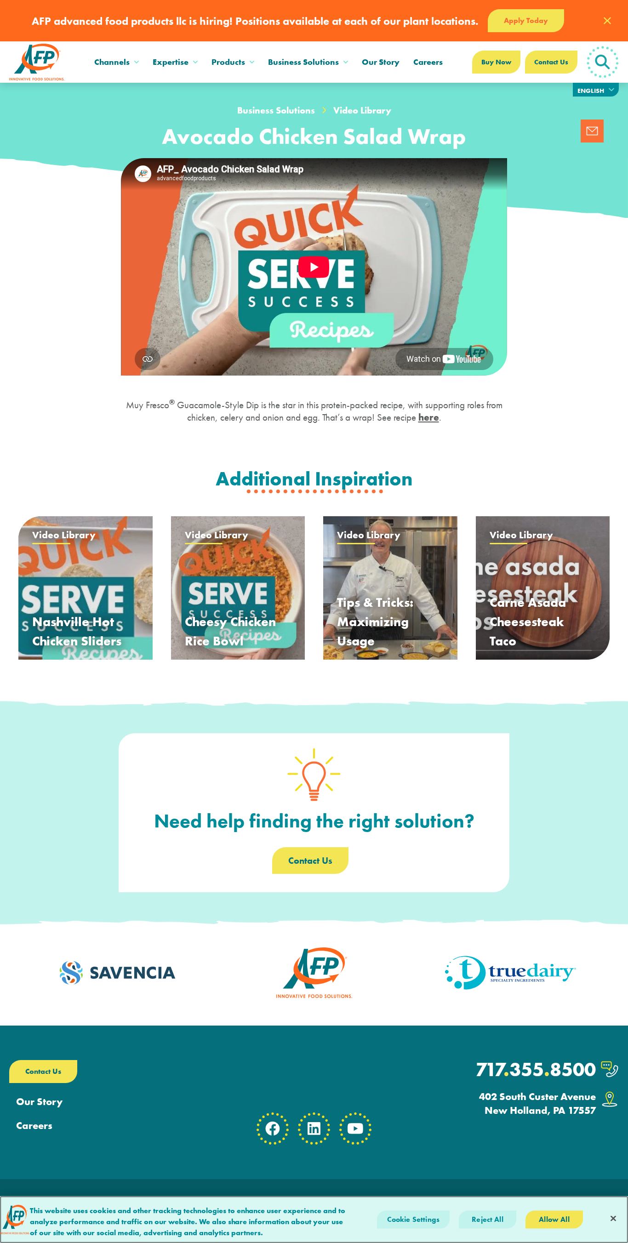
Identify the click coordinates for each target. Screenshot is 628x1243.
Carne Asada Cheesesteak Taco (528, 621)
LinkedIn (314, 1128)
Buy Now (496, 62)
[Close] (613, 1219)
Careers (428, 62)
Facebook (273, 1128)
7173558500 (535, 1069)
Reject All (487, 1219)
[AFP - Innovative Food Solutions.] (36, 62)
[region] (314, 1219)
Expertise (170, 62)
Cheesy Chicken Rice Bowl (230, 631)
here (428, 417)
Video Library (362, 110)
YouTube (355, 1128)
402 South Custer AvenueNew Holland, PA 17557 (537, 1103)
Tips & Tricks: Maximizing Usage (375, 621)
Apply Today (526, 20)
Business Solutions (303, 62)
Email (592, 131)
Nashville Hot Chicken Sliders (76, 631)
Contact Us (551, 62)
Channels (112, 62)
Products (228, 62)
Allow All (554, 1219)
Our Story (381, 62)
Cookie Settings (413, 1219)
